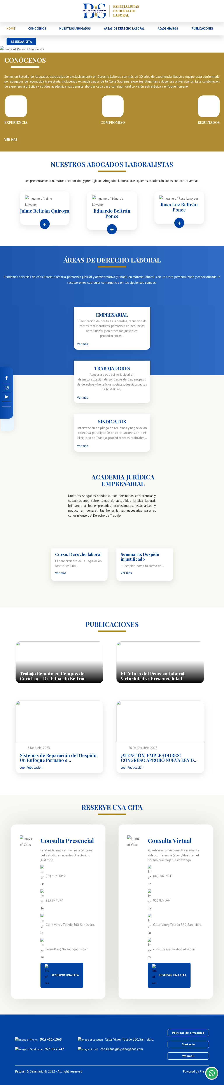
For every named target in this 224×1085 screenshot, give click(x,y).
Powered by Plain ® (196, 1071)
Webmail (188, 1056)
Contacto (188, 1044)
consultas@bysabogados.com (121, 1049)
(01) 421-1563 (51, 1039)
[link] (6, 378)
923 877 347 (54, 900)
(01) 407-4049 (55, 876)
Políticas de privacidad (188, 1033)
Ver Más (11, 139)
